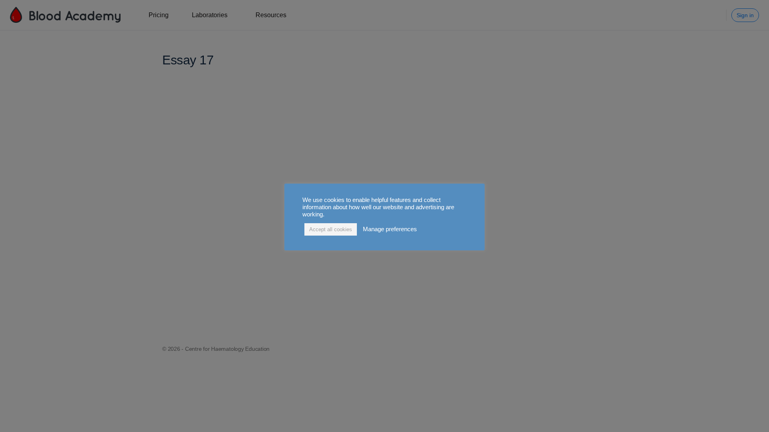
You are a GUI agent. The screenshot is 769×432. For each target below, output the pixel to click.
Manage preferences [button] (390, 229)
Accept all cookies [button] (330, 229)
